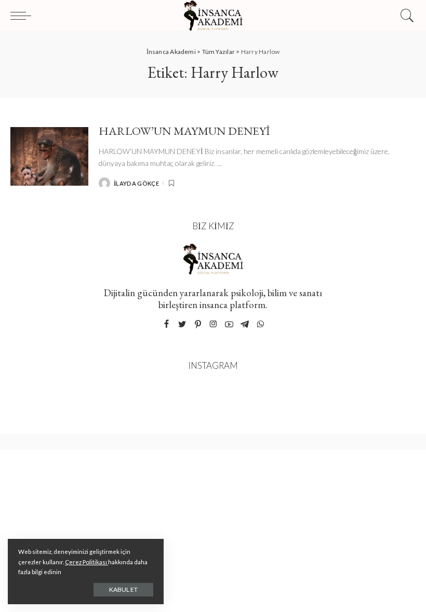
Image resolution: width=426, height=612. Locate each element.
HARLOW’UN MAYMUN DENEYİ (184, 130)
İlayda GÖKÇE (136, 183)
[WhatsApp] (260, 324)
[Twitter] (182, 324)
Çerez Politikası (86, 562)
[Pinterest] (198, 324)
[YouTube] (229, 324)
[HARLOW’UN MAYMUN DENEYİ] (49, 156)
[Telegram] (244, 324)
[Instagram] (213, 324)
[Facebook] (166, 324)
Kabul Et (123, 589)
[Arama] (405, 15)
